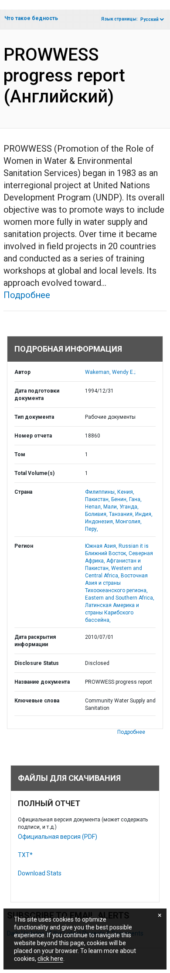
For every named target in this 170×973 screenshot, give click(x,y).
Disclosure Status (36, 663)
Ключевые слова (36, 701)
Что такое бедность (31, 18)
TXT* (25, 854)
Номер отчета (33, 436)
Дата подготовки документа (36, 394)
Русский (149, 19)
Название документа (42, 682)
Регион (23, 546)
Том (19, 454)
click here (50, 958)
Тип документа (34, 417)
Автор (22, 372)
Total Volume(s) (34, 473)
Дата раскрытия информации (35, 641)
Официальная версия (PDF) (57, 836)
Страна (23, 492)
